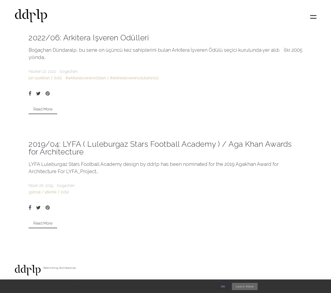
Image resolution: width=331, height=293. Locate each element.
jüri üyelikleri (39, 78)
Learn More (245, 286)
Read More (42, 109)
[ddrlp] (31, 17)
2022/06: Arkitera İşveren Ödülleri (89, 37)
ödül (58, 78)
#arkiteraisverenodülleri (85, 78)
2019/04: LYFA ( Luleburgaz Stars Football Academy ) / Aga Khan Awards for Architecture (160, 147)
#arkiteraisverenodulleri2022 (134, 78)
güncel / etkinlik (43, 192)
